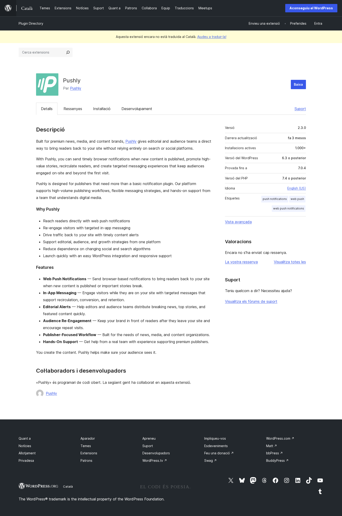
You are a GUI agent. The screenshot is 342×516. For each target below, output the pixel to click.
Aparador (87, 438)
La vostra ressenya (241, 262)
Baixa (298, 84)
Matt (271, 446)
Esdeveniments (216, 446)
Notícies (25, 446)
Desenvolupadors (156, 453)
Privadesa (26, 460)
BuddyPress (277, 460)
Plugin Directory (31, 23)
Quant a (25, 438)
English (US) (296, 188)
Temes (85, 446)
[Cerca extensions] (68, 52)
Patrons (86, 460)
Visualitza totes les (290, 262)
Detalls (47, 108)
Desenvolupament (136, 108)
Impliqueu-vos (215, 438)
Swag (210, 460)
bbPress (274, 453)
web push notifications (288, 208)
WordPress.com (280, 438)
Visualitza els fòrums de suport (251, 301)
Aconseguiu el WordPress (311, 8)
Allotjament (27, 453)
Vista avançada (238, 221)
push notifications (275, 199)
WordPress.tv (154, 460)
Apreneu (149, 438)
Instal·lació (102, 108)
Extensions (88, 453)
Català (68, 486)
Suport (300, 108)
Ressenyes (73, 108)
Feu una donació (219, 453)
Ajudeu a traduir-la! (211, 37)
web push (297, 199)
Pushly (75, 88)
